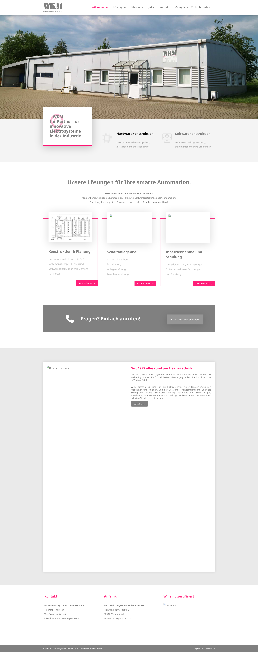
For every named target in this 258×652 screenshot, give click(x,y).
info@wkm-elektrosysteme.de (65, 618)
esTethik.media (96, 648)
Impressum (198, 648)
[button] (129, 140)
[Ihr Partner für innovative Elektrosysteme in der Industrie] (53, 8)
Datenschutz (210, 648)
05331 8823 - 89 (60, 614)
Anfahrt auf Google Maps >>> (117, 618)
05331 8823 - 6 (60, 610)
